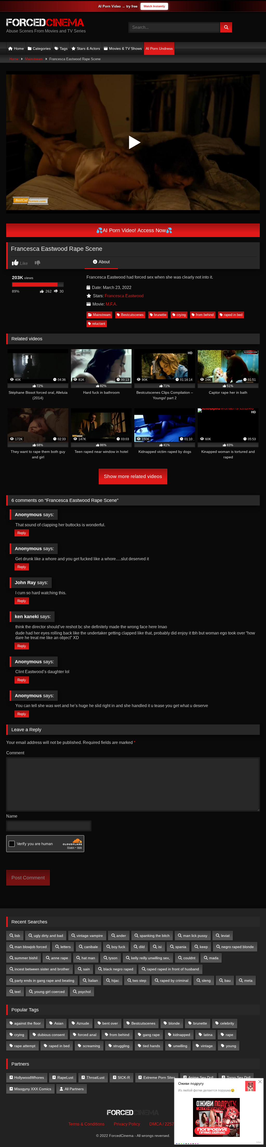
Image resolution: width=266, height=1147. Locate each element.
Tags (64, 48)
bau (227, 980)
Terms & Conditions (86, 1124)
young (231, 1046)
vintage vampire (90, 936)
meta (248, 980)
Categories (42, 48)
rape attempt (24, 1046)
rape (229, 1035)
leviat (225, 936)
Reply (21, 533)
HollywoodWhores (29, 1077)
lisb (17, 936)
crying (181, 315)
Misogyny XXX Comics (32, 1089)
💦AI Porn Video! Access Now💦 (133, 230)
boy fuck (118, 947)
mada (213, 958)
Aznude (83, 1023)
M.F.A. (111, 304)
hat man (88, 958)
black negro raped (118, 969)
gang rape (151, 1035)
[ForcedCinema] (59, 23)
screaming (91, 1046)
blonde (174, 1023)
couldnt (189, 958)
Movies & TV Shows (125, 48)
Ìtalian (93, 980)
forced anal (87, 1035)
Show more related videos (133, 476)
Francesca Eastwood (124, 296)
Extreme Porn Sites (159, 1077)
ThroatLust (95, 1077)
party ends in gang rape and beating (44, 980)
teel (18, 992)
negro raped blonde (237, 947)
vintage (207, 1046)
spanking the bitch (155, 936)
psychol (84, 992)
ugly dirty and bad (48, 936)
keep (204, 947)
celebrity (227, 1023)
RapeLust (65, 1077)
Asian (58, 1023)
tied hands (151, 1046)
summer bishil (26, 958)
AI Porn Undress (159, 48)
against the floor (27, 1023)
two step (139, 980)
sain (86, 969)
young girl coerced (49, 992)
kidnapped (181, 1035)
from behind (205, 315)
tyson (113, 958)
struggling (121, 1046)
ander (121, 936)
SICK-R (124, 1077)
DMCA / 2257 (161, 1124)
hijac (115, 980)
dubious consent (51, 1035)
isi (160, 947)
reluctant (98, 324)
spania (180, 947)
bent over (110, 1023)
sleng (206, 980)
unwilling (180, 1046)
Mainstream (34, 59)
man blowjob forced (31, 947)
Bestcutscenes (132, 315)
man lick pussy (195, 936)
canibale (91, 947)
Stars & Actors (88, 48)
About (104, 262)
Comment (15, 753)
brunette (160, 315)
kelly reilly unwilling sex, (150, 958)
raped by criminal (174, 980)
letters (66, 947)
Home (19, 48)
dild (142, 947)
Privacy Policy (127, 1124)
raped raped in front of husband (173, 969)
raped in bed (233, 315)
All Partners (74, 1089)
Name (11, 816)
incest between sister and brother (42, 969)
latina (208, 1035)
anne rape (59, 958)
